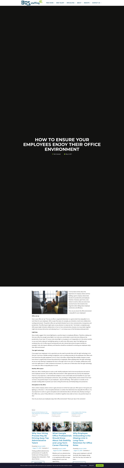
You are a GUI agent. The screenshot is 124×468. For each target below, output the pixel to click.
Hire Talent (60, 3)
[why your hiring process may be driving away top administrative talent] (41, 431)
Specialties (70, 3)
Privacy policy (83, 465)
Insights (86, 3)
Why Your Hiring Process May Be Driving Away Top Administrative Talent (40, 438)
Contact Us (96, 3)
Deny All (91, 465)
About (79, 3)
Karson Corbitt (41, 446)
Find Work (50, 3)
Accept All (99, 465)
